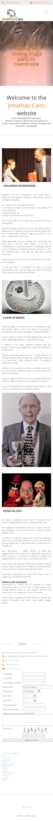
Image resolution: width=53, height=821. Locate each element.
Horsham (5, 771)
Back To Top (26, 807)
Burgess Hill (6, 766)
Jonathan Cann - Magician (10, 753)
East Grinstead (7, 773)
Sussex (4, 762)
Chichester (6, 775)
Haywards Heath (8, 764)
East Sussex (6, 760)
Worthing (5, 778)
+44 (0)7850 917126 (12, 664)
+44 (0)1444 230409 (12, 660)
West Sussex (6, 757)
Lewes (4, 780)
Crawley (4, 769)
